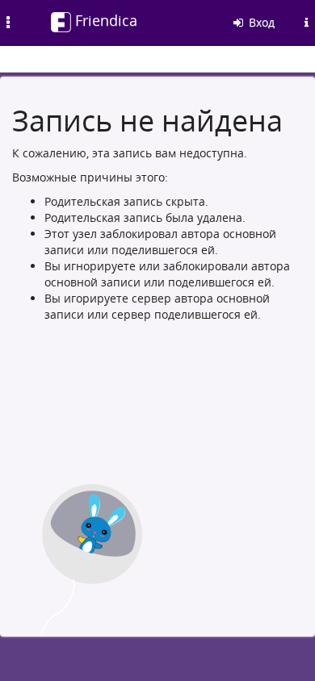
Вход (260, 22)
